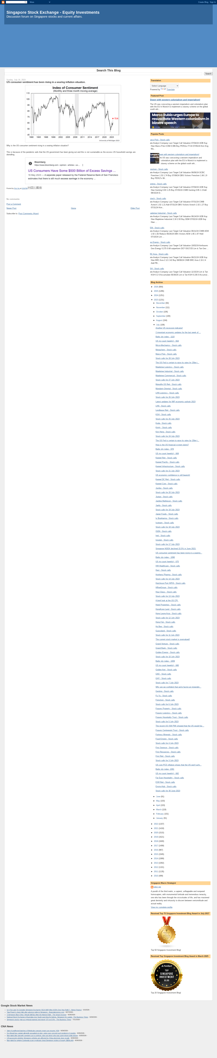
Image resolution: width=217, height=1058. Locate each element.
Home (73, 208)
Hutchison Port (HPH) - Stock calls (170, 583)
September (161, 316)
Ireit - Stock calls (163, 535)
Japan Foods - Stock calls (167, 514)
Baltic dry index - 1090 (165, 557)
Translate (171, 89)
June (158, 796)
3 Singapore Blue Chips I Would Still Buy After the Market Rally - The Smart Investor (36, 1015)
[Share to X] (34, 187)
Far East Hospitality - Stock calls (170, 778)
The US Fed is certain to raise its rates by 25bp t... (177, 362)
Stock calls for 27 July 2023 (168, 380)
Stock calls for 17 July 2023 (168, 544)
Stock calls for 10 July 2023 (168, 657)
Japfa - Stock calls (164, 505)
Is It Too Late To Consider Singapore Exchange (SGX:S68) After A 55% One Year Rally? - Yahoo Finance (44, 1010)
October (160, 312)
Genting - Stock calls (158, 184)
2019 (156, 837)
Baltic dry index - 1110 (165, 337)
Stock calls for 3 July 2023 (167, 760)
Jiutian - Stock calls (164, 497)
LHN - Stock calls (163, 406)
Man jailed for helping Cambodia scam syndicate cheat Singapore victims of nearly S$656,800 (40, 1040)
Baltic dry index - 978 (165, 449)
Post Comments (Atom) (28, 213)
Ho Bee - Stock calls (164, 626)
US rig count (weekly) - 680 (167, 665)
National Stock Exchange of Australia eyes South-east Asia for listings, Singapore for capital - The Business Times (47, 1017)
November (160, 307)
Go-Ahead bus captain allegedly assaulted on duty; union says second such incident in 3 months (41, 1033)
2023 (156, 300)
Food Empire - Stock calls (167, 739)
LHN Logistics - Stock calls (167, 393)
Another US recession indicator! (169, 328)
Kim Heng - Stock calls (165, 432)
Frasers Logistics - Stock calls (169, 713)
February (160, 814)
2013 (156, 863)
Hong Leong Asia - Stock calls (168, 613)
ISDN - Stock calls (164, 531)
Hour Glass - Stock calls (166, 592)
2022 (156, 824)
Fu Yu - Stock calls (164, 696)
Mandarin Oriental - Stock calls (169, 389)
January (160, 818)
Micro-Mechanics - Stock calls (169, 345)
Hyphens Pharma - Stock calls (169, 575)
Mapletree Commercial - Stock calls (171, 375)
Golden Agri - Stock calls (166, 670)
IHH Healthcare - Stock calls (168, 566)
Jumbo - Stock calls (164, 488)
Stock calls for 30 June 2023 (168, 791)
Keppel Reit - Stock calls (166, 458)
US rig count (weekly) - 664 (167, 341)
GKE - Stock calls (163, 674)
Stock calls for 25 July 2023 (168, 419)
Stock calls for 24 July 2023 (168, 436)
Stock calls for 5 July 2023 (167, 721)
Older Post (135, 208)
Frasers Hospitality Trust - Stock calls (172, 717)
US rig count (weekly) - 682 (167, 773)
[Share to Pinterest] (40, 187)
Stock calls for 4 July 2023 (167, 743)
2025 (156, 291)
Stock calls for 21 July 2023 (168, 471)
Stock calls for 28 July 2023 (168, 358)
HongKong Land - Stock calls (168, 609)
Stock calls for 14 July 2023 (168, 579)
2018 (156, 841)
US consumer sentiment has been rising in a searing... (179, 553)
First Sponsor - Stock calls (167, 747)
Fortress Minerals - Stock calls (169, 734)
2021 (156, 828)
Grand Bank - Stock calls (166, 648)
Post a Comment (13, 204)
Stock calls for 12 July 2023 (168, 618)
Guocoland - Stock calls (166, 631)
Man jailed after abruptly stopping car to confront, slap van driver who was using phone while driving (42, 1035)
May (158, 801)
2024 (156, 295)
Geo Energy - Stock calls (159, 242)
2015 (156, 854)
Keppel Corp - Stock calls (166, 484)
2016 (156, 850)
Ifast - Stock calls (163, 570)
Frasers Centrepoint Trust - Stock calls (172, 730)
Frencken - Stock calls (158, 169)
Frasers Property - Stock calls (168, 708)
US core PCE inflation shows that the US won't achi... (179, 765)
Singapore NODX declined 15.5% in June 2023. (176, 548)
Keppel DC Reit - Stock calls (168, 479)
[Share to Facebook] (37, 187)
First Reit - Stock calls (165, 756)
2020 (156, 832)
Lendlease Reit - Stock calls (168, 410)
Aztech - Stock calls (157, 198)
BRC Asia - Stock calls (158, 254)
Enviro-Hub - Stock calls (166, 786)
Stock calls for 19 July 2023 (168, 510)
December (160, 303)
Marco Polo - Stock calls (159, 140)
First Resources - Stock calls (168, 752)
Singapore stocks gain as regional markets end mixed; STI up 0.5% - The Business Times (39, 1019)
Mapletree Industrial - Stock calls (163, 213)
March (159, 809)
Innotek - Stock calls (164, 540)
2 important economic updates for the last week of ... (178, 332)
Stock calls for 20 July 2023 (168, 492)
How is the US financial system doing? (172, 445)
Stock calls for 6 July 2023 (167, 704)
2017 (156, 846)
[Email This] (29, 187)
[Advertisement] (108, 46)
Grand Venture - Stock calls (167, 644)
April (158, 805)
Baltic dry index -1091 (165, 769)
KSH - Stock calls (156, 268)
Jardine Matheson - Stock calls (169, 501)
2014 (156, 858)
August (159, 320)
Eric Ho (157, 887)
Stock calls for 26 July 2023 (168, 397)
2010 (156, 876)
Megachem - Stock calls (166, 350)
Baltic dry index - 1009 (165, 661)
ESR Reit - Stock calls (165, 782)
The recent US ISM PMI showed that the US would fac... (180, 726)
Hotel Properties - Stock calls (168, 605)
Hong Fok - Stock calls (165, 622)
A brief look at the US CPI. (167, 600)
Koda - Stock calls (163, 423)
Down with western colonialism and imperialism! (175, 99)
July (158, 325)
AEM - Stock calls (156, 228)
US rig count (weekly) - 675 (167, 561)
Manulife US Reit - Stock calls (168, 384)
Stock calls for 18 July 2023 (168, 527)
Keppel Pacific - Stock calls (167, 462)
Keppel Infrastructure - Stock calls (170, 466)
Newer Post (11, 208)
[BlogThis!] (32, 187)
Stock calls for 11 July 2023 (167, 635)
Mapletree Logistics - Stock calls (170, 367)
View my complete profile (161, 907)
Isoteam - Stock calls (165, 523)
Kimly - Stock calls (164, 427)
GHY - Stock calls (163, 678)
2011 (156, 871)
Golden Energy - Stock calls (168, 652)
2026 (156, 287)
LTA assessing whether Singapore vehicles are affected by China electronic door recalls (38, 1038)
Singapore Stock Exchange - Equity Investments (52, 12)
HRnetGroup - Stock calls (166, 587)
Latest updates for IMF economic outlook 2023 (175, 402)
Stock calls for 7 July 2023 (167, 683)
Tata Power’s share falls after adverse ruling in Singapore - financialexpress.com (35, 1012)
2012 (156, 867)
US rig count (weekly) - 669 (167, 453)
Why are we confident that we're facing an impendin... (178, 687)
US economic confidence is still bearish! (173, 475)
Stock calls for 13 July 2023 (168, 596)
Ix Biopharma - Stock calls (167, 518)
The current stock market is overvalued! (173, 639)
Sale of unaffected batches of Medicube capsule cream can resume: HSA (33, 1031)
